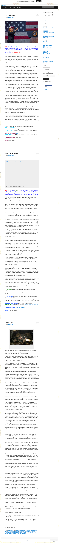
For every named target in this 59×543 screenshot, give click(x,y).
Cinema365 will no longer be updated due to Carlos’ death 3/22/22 (48, 29)
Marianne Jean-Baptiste (20, 314)
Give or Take (45, 31)
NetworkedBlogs (47, 85)
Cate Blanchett (32, 142)
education (24, 313)
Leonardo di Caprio (18, 144)
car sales (32, 312)
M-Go (6, 306)
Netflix (17, 133)
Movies (46, 88)
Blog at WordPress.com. (22, 539)
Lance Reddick (35, 313)
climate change (11, 143)
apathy (22, 312)
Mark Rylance (24, 144)
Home (6, 7)
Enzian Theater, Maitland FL (48, 61)
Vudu (32, 304)
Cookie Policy (23, 541)
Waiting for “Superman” (20, 307)
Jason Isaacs (29, 531)
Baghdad (27, 530)
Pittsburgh (19, 315)
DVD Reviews (17, 313)
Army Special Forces (21, 530)
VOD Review (10, 142)
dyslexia (21, 313)
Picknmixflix (45, 52)
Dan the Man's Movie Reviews (48, 42)
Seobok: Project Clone (47, 35)
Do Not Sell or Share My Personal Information (33, 539)
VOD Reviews (33, 146)
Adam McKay (17, 142)
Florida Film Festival (46, 62)
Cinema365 (7, 143)
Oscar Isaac (15, 315)
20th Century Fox (18, 312)
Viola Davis (19, 316)
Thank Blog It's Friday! (47, 53)
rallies (22, 315)
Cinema (49, 88)
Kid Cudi (13, 144)
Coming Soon (19, 7)
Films (29, 143)
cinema (36, 142)
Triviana (44, 56)
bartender (25, 312)
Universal (6, 533)
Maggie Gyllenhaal (8, 314)
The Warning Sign (46, 54)
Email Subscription (46, 69)
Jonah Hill (10, 144)
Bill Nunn (28, 312)
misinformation (12, 145)
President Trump (28, 145)
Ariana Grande (22, 142)
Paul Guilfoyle (23, 145)
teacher (33, 315)
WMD (20, 533)
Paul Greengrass (23, 532)
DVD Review (10, 312)
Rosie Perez (25, 315)
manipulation (13, 314)
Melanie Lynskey (29, 144)
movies (17, 145)
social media (18, 146)
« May (45, 20)
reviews (28, 532)
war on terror (17, 533)
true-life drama (9, 316)
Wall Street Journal (12, 533)
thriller (35, 532)
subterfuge (31, 532)
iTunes (29, 304)
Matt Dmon (33, 531)
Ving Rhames (15, 316)
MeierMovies (45, 51)
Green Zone (9, 322)
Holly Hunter (31, 313)
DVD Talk (44, 44)
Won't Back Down (24, 316)
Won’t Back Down (11, 153)
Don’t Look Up (10, 15)
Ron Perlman (9, 146)
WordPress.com (46, 57)
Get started (39, 1)
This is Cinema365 (12, 7)
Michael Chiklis (7, 145)
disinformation (13, 531)
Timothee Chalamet (23, 146)
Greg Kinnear (24, 531)
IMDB (44, 48)
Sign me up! (46, 78)
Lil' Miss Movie (45, 50)
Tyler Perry (28, 146)
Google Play (36, 304)
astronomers (27, 142)
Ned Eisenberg (34, 314)
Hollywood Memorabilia (47, 47)
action (17, 530)
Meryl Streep (35, 144)
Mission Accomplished (14, 532)
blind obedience (31, 530)
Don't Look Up (25, 143)
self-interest (13, 146)
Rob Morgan (33, 145)
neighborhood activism (9, 315)
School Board (30, 315)
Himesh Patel (32, 143)
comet (16, 143)
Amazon (26, 304)
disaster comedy (19, 143)
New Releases (10, 530)
